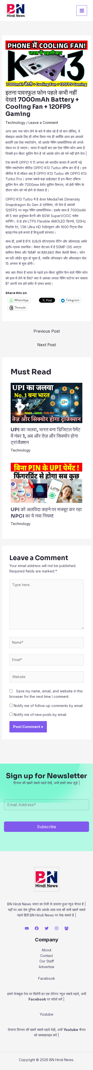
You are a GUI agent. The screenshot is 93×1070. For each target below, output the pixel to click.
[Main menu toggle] (81, 10)
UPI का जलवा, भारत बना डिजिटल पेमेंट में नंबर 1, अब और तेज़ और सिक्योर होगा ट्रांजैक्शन (45, 436)
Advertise (46, 967)
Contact (46, 956)
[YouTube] (27, 928)
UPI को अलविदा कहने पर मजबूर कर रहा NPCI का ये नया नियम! (46, 512)
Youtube (70, 1029)
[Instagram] (57, 928)
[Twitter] (47, 928)
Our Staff (46, 961)
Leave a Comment (43, 122)
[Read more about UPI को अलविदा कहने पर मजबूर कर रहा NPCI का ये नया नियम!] (47, 482)
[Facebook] (37, 928)
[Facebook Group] (66, 928)
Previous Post (46, 331)
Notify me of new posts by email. (40, 714)
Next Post (46, 344)
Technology (15, 122)
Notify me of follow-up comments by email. (48, 706)
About (46, 950)
